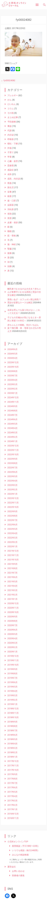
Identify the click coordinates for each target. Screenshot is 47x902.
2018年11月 (13, 713)
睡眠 (9, 231)
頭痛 (9, 266)
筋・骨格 (11, 235)
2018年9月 (12, 722)
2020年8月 (12, 621)
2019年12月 (13, 656)
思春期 (10, 165)
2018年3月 (12, 748)
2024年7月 (12, 415)
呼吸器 (10, 139)
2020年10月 (13, 612)
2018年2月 (12, 752)
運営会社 (11, 867)
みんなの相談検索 (20, 855)
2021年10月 (13, 559)
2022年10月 (13, 507)
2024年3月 (12, 432)
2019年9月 (12, 669)
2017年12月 (13, 761)
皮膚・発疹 (12, 222)
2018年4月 (12, 743)
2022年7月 (12, 520)
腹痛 (9, 253)
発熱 (9, 214)
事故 (9, 126)
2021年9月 (12, 564)
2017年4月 (12, 796)
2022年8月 (12, 516)
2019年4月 (12, 691)
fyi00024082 (8, 80)
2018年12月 (13, 708)
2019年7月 (12, 678)
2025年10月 (13, 367)
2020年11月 (13, 608)
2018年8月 (12, 726)
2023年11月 (13, 450)
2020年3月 (12, 643)
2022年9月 (12, 511)
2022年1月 (12, 546)
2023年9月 (12, 459)
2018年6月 (12, 735)
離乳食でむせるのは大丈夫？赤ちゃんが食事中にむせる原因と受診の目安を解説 (24, 292)
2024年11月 (13, 402)
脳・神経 (11, 244)
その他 (10, 113)
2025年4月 (12, 380)
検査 (9, 196)
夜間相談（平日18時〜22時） (26, 846)
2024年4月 (12, 428)
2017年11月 (13, 765)
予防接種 (11, 121)
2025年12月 (13, 362)
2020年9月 (12, 616)
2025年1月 (12, 393)
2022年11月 (13, 502)
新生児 (10, 187)
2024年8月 (12, 410)
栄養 (9, 192)
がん (9, 100)
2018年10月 (13, 717)
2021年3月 (12, 590)
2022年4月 (12, 533)
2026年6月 (12, 349)
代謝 (9, 130)
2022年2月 (12, 542)
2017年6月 (12, 787)
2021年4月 (12, 586)
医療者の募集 (18, 875)
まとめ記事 (12, 117)
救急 (9, 183)
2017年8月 (12, 779)
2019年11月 (13, 660)
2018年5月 (12, 739)
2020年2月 (12, 647)
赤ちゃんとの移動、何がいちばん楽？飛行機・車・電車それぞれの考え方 (24, 328)
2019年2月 (12, 700)
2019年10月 (13, 665)
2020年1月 (12, 651)
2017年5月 (12, 792)
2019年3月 (12, 695)
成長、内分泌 (13, 178)
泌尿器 (10, 205)
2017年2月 (12, 805)
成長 (9, 174)
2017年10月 (13, 770)
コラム (10, 108)
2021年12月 (13, 551)
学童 (9, 157)
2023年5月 (12, 476)
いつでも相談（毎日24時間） (25, 850)
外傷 (9, 148)
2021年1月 (12, 599)
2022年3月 (12, 538)
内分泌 (10, 135)
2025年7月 (12, 375)
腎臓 (9, 249)
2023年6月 (12, 472)
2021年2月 (12, 594)
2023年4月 (12, 481)
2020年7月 (12, 625)
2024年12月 (13, 397)
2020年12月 (13, 603)
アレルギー (12, 95)
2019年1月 (12, 704)
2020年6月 (12, 630)
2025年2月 (12, 389)
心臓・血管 (12, 161)
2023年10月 (13, 454)
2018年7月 (12, 730)
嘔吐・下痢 (12, 143)
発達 (9, 218)
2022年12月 (13, 498)
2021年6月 (12, 577)
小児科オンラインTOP (17, 841)
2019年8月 (12, 673)
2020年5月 (12, 634)
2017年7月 (12, 783)
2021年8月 (12, 568)
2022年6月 (12, 524)
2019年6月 (12, 682)
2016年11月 (13, 818)
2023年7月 (12, 467)
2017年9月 (12, 774)
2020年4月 (12, 638)
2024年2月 (12, 437)
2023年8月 (12, 463)
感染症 (10, 170)
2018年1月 (12, 757)
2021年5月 (12, 581)
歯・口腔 (11, 200)
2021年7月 (12, 573)
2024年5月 (12, 424)
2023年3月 (12, 485)
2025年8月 (12, 371)
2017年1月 (12, 809)
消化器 (10, 209)
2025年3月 (12, 384)
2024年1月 (12, 441)
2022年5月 (12, 529)
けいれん (11, 104)
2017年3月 (12, 800)
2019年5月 (12, 686)
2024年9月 (12, 406)
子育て (10, 152)
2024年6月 (12, 419)
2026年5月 (12, 353)
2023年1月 (12, 494)
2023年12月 (13, 445)
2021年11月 (13, 555)
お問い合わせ (18, 871)
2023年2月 (12, 489)
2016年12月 (13, 814)
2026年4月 (12, 358)
